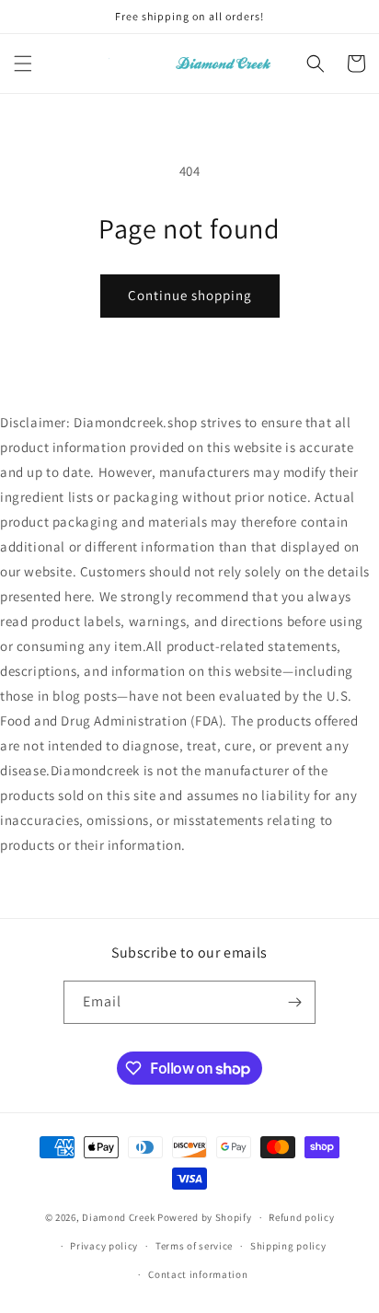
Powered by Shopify (204, 1217)
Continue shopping (190, 295)
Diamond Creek (118, 1217)
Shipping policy (288, 1245)
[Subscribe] (294, 1002)
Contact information (197, 1274)
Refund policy (301, 1217)
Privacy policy (104, 1245)
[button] (23, 63)
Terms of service (194, 1245)
